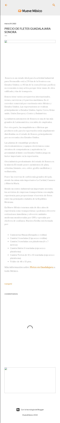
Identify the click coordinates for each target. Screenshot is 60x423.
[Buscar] (54, 4)
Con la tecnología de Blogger (32, 410)
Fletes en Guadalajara (41, 267)
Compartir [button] (8, 284)
